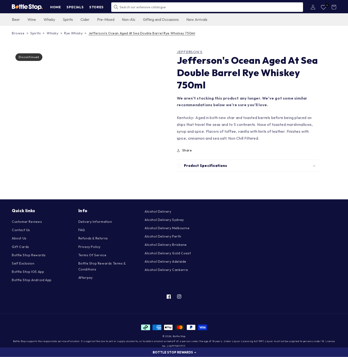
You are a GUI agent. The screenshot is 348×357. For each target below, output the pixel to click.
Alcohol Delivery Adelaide (165, 261)
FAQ (81, 230)
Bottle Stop (179, 336)
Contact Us (21, 230)
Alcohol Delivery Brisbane (166, 245)
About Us (19, 238)
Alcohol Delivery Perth (163, 236)
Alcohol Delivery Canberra (166, 270)
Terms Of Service (92, 255)
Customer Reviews (27, 222)
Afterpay (85, 277)
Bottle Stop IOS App (28, 272)
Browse (18, 33)
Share (187, 150)
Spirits (35, 33)
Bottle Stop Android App (32, 280)
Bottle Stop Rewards (28, 255)
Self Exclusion (23, 263)
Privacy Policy (89, 247)
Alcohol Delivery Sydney (164, 220)
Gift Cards (20, 247)
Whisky (52, 33)
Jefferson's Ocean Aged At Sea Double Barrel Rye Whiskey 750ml (142, 33)
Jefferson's (190, 52)
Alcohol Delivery (158, 211)
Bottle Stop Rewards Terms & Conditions (102, 266)
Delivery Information (95, 222)
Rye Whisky (73, 33)
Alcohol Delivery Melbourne (167, 228)
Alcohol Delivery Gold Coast (168, 253)
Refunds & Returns (93, 238)
